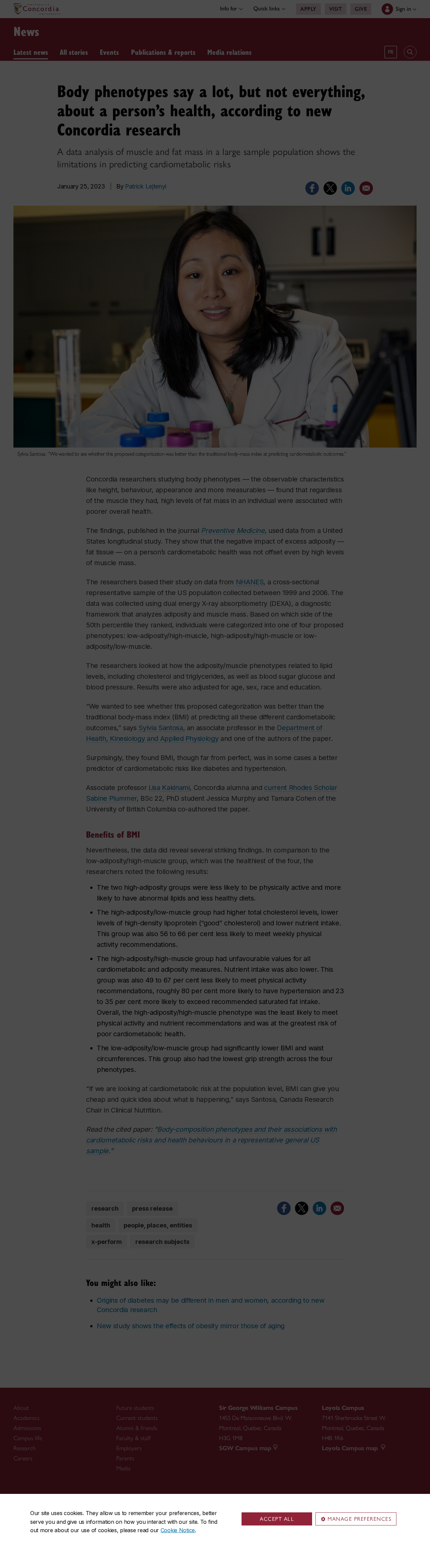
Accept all (277, 1519)
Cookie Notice (178, 1530)
